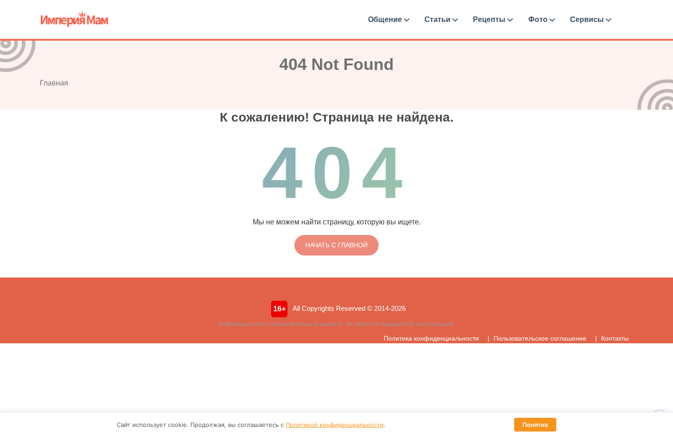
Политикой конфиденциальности (335, 424)
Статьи (438, 19)
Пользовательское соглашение (540, 338)
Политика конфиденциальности (431, 338)
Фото (538, 19)
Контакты (615, 338)
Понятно (535, 424)
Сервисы (588, 19)
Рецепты (490, 19)
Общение (386, 19)
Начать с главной (336, 245)
